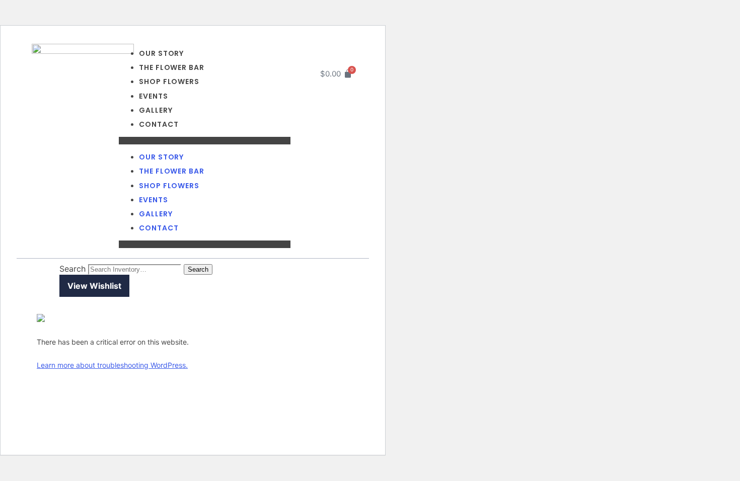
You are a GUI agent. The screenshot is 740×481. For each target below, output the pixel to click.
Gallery (155, 214)
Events (153, 200)
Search (72, 269)
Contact (158, 124)
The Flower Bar (171, 171)
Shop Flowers (169, 81)
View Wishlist (94, 286)
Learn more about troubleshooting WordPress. (112, 365)
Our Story (161, 157)
